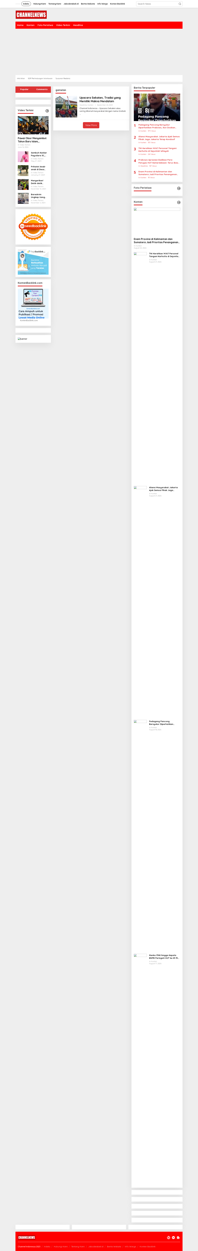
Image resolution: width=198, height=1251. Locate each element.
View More (91, 125)
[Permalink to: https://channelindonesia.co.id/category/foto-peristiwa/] (179, 188)
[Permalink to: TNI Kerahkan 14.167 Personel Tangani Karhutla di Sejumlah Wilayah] (140, 367)
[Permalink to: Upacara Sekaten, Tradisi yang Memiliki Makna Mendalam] (66, 106)
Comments (41, 89)
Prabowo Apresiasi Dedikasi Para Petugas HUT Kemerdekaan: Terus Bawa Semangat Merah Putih (158, 161)
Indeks (47, 1246)
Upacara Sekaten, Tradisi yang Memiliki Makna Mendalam (100, 99)
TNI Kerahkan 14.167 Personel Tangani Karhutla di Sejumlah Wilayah (157, 149)
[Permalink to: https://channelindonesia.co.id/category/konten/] (179, 202)
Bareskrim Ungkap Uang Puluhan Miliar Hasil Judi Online (39, 196)
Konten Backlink (147, 1246)
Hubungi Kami (61, 1246)
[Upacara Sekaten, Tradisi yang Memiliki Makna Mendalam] (80, 114)
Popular (24, 89)
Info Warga (130, 1246)
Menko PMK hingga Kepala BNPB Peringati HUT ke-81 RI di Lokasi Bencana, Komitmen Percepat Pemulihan (164, 956)
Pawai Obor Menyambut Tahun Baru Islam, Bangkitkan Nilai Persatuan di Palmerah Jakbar (32, 140)
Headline (83, 105)
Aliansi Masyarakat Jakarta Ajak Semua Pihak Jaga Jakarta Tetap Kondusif (159, 137)
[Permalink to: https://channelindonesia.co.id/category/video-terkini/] (47, 111)
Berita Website (114, 1246)
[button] (180, 3)
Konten (90, 105)
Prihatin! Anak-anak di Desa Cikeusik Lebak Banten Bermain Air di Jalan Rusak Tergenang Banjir (39, 168)
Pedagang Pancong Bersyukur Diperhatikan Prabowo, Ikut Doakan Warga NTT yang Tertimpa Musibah (156, 126)
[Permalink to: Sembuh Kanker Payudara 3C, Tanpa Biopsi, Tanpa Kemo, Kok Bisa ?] (23, 156)
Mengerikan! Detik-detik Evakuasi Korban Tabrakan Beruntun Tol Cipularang (39, 182)
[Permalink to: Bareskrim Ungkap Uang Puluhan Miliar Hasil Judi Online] (23, 198)
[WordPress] (169, 1238)
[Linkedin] (173, 1238)
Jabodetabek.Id (95, 1246)
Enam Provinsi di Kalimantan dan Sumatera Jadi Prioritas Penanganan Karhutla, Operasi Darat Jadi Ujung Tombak (157, 173)
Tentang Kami (78, 1246)
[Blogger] (178, 1238)
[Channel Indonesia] (31, 14)
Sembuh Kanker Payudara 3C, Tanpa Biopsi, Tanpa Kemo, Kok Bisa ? (39, 154)
